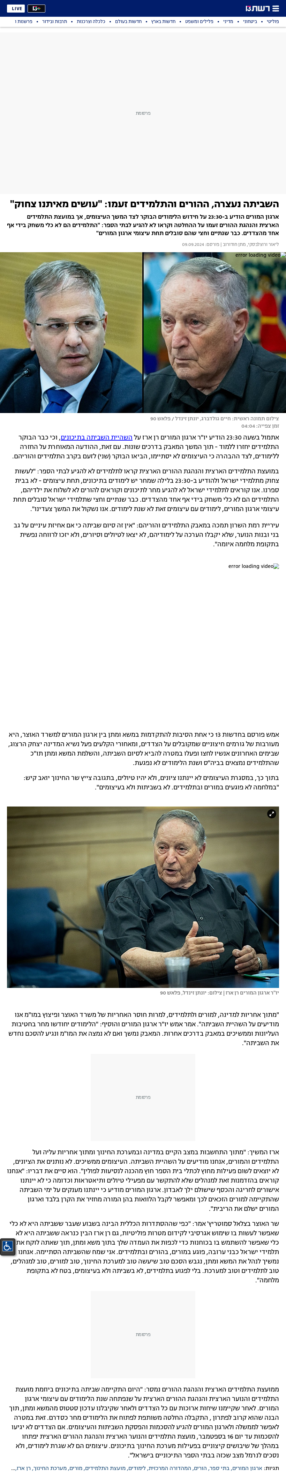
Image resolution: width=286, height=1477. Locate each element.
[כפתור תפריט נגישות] (7, 1246)
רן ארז (24, 1468)
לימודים (137, 1468)
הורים (200, 1468)
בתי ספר (219, 1468)
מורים (75, 1468)
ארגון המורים (247, 1468)
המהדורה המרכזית (170, 1468)
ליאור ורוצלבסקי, (262, 245)
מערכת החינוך (50, 1468)
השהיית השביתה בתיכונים (97, 438)
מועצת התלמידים (105, 1468)
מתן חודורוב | (232, 245)
